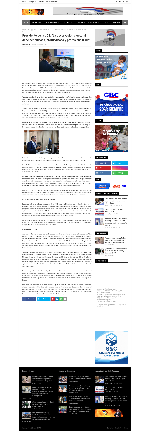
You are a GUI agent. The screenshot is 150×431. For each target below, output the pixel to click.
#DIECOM (107, 291)
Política (35, 29)
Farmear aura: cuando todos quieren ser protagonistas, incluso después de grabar (115, 240)
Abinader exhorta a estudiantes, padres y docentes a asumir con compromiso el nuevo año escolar (116, 222)
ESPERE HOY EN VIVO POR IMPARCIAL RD (114, 210)
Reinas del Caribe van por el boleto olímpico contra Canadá (80, 378)
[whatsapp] (127, 2)
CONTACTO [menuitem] (117, 23)
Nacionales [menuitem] (36, 23)
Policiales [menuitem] (79, 23)
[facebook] (117, 2)
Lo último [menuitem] (66, 23)
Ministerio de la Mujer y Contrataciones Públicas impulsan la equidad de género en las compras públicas (43, 416)
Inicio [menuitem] (26, 23)
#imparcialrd (105, 293)
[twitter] (120, 2)
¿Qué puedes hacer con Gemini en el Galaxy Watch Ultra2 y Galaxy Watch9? (116, 251)
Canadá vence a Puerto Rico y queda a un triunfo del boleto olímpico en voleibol (79, 388)
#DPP (99, 293)
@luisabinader (102, 289)
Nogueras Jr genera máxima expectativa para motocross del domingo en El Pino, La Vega (80, 409)
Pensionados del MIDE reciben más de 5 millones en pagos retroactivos (116, 201)
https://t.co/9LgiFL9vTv (105, 300)
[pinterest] (103, 168)
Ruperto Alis (118, 428)
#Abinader (100, 291)
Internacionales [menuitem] (52, 23)
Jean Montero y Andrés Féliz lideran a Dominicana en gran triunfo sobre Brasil (79, 399)
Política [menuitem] (105, 23)
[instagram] (123, 2)
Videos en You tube (52, 2)
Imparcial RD (26, 44)
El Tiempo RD (32, 2)
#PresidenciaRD (116, 291)
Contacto (41, 2)
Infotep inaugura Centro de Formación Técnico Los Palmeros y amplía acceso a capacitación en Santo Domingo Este (42, 391)
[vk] (103, 173)
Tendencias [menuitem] (92, 23)
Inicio (24, 2)
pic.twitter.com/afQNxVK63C (107, 301)
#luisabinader (111, 289)
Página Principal (27, 29)
